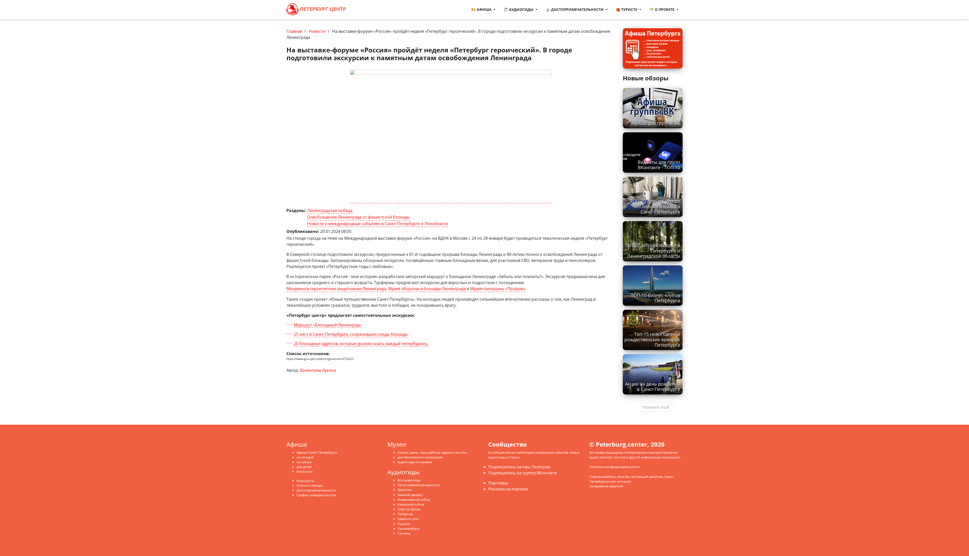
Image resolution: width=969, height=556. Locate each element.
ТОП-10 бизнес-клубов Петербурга (655, 297)
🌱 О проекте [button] (662, 9)
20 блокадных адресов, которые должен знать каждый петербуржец (361, 343)
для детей (304, 467)
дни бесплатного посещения (420, 457)
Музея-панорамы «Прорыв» (497, 288)
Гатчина (403, 533)
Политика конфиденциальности (614, 467)
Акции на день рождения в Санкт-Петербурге (652, 386)
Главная (294, 31)
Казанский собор (410, 504)
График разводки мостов (316, 495)
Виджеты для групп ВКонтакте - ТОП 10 (659, 164)
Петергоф (405, 514)
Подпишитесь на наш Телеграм (519, 467)
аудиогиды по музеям (414, 462)
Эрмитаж (404, 489)
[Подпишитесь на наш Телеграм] (361, 9)
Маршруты (305, 480)
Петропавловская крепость (418, 485)
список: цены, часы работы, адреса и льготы (432, 452)
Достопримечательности (316, 490)
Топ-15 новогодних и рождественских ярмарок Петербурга (652, 339)
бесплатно (305, 471)
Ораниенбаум (408, 528)
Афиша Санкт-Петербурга (317, 452)
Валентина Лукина (318, 370)
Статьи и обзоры (310, 485)
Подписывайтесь (602, 476)
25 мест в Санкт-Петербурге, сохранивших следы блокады (351, 334)
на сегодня (305, 457)
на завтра (304, 462)
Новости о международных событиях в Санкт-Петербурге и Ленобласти (377, 223)
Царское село (408, 518)
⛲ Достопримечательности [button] (575, 9)
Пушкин (403, 523)
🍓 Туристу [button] (627, 9)
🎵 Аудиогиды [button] (518, 9)
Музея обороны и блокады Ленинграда (427, 288)
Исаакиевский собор (413, 499)
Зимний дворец (409, 494)
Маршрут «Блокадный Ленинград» (327, 325)
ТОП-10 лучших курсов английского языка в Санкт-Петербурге (655, 206)
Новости (317, 31)
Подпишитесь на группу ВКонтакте (522, 473)
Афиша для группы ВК (655, 123)
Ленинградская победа (330, 210)
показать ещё (655, 407)
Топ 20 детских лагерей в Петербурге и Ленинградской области (652, 250)
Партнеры (498, 483)
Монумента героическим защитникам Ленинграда (336, 288)
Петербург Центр (322, 9)
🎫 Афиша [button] (482, 9)
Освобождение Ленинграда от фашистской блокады (358, 217)
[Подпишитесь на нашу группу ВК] (366, 9)
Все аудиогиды (409, 480)
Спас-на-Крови (408, 509)
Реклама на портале (508, 489)
